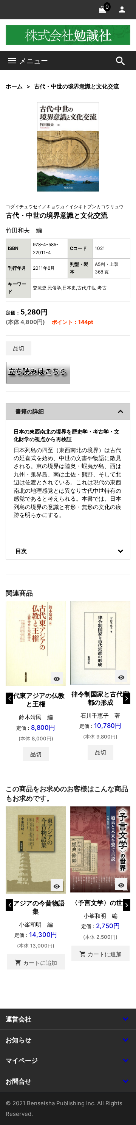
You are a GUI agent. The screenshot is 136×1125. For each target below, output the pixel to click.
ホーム (14, 86)
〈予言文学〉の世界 (100, 903)
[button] (82, 120)
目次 (21, 551)
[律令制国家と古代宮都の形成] (100, 642)
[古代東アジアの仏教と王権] (36, 643)
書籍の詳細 (29, 411)
